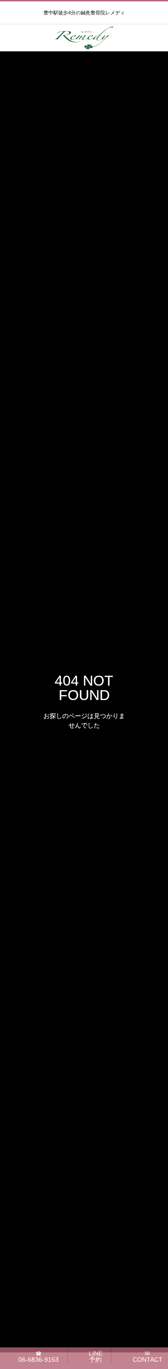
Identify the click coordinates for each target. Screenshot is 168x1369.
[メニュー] (154, 37)
